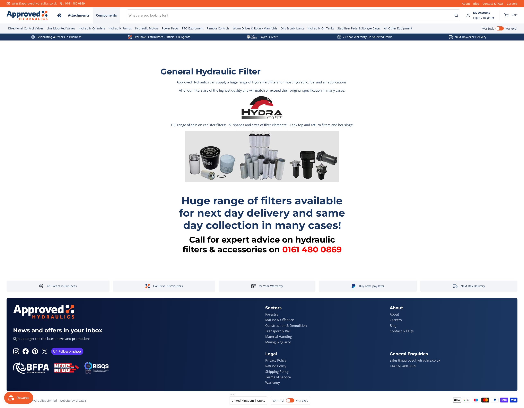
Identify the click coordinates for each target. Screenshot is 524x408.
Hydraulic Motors (147, 28)
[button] (510, 15)
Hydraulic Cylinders (91, 28)
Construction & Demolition (286, 325)
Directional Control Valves (25, 28)
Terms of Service (278, 377)
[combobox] (293, 15)
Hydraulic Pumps (120, 28)
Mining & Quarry (278, 342)
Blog (476, 4)
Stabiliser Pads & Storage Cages (359, 28)
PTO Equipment (192, 28)
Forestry (271, 314)
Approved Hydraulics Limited (37, 400)
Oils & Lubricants (292, 28)
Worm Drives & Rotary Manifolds (255, 28)
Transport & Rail (277, 331)
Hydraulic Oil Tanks (320, 28)
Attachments (78, 15)
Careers (512, 4)
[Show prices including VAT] (499, 28)
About (466, 4)
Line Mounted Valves (61, 28)
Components (106, 15)
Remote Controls (218, 28)
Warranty (272, 382)
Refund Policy (275, 366)
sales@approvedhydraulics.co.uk (415, 360)
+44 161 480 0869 (403, 366)
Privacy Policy (275, 360)
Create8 (81, 400)
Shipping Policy (277, 371)
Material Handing (278, 336)
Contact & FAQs (493, 4)
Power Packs (170, 28)
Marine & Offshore (279, 320)
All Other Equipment (398, 28)
